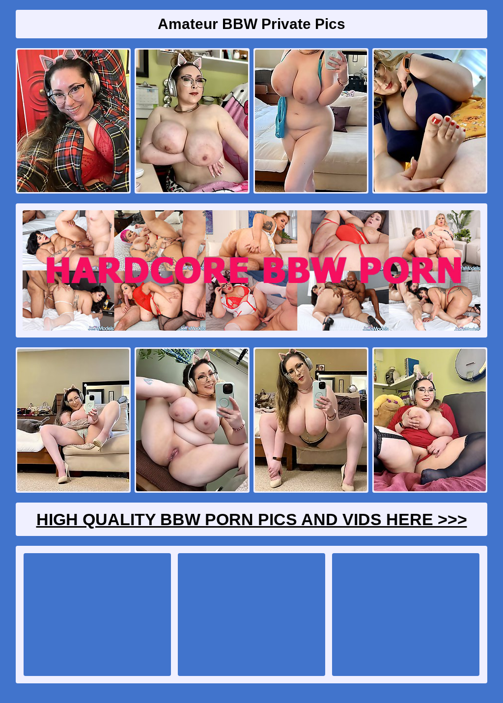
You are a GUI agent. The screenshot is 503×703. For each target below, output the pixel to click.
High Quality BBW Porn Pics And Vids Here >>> (251, 519)
